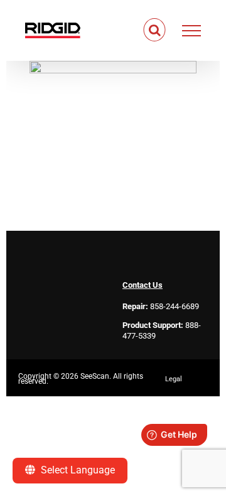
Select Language (76, 470)
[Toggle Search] (155, 30)
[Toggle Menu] (191, 30)
